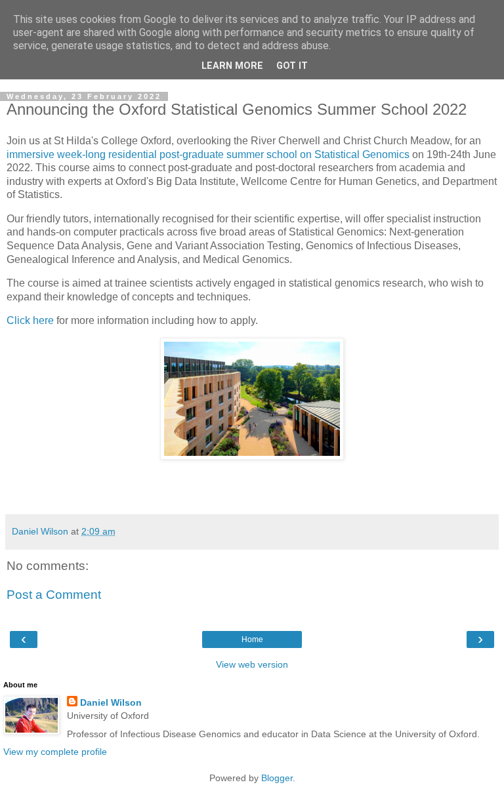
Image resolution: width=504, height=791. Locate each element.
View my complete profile (55, 751)
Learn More (232, 65)
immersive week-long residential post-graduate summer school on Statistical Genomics (208, 154)
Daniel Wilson (111, 702)
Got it (292, 65)
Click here (30, 320)
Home (252, 639)
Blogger (277, 778)
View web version (252, 664)
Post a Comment (54, 594)
